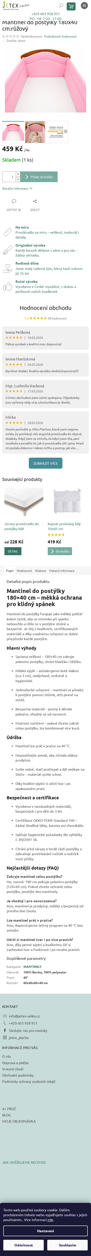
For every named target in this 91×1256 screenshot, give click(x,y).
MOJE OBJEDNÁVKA (19, 1121)
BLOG (6, 1115)
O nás (6, 1056)
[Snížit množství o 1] (18, 179)
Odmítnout (23, 1245)
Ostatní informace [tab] (62, 571)
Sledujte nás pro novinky (28, 1030)
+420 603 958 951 (45, 13)
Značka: (15, 40)
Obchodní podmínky (18, 1075)
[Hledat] (61, 5)
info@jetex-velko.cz (24, 1016)
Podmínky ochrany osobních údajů (28, 1081)
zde (50, 1219)
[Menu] (84, 5)
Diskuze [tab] (40, 571)
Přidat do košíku (42, 177)
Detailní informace (15, 188)
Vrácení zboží (12, 1069)
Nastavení (45, 1230)
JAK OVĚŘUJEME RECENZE (24, 1162)
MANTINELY (32, 967)
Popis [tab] (10, 571)
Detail (13, 551)
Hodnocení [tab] (24, 571)
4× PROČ (9, 1108)
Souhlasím (67, 1245)
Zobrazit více (45, 463)
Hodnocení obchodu (46, 307)
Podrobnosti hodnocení (60, 36)
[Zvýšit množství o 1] (18, 174)
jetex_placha (18, 1037)
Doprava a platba (15, 1062)
